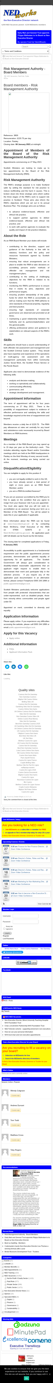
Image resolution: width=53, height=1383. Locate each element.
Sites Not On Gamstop (28, 714)
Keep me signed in (9, 928)
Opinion (7, 1294)
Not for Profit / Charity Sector (17, 1278)
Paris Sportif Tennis (28, 758)
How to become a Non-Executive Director (30, 1173)
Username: (7, 916)
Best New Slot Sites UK (27, 736)
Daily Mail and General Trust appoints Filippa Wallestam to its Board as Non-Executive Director (34, 35)
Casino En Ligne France (28, 760)
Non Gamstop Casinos (27, 697)
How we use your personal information (19, 1032)
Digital (9, 1299)
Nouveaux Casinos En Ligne (27, 780)
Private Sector (12, 1284)
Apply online (14, 638)
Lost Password (8, 939)
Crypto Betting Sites (28, 763)
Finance (10, 1302)
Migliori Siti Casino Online (27, 699)
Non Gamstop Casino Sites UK (27, 716)
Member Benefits (10, 1267)
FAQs (11, 649)
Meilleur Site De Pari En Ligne (28, 765)
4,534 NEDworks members (35, 25)
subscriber (25, 830)
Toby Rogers (15, 1150)
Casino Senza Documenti (27, 772)
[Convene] (39, 1342)
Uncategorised (9, 1312)
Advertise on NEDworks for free (17, 1055)
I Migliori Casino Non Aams (28, 733)
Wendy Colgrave (17, 1091)
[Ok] (49, 1374)
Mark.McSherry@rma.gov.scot (17, 533)
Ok (26, 1378)
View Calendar (43, 904)
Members (6, 1079)
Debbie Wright (18, 796)
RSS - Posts (8, 1001)
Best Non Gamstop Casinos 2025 (27, 724)
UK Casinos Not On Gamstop (27, 731)
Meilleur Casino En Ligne (27, 741)
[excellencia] (14, 1342)
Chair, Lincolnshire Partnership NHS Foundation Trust (24, 1026)
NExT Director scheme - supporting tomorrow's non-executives (28, 1029)
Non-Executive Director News (15, 1291)
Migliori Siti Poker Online (28, 789)
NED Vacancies (12, 76)
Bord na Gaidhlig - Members (15, 1243)
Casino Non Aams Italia (27, 755)
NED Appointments (11, 1270)
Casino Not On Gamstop (28, 746)
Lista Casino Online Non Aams (27, 750)
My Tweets (5, 1011)
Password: (7, 922)
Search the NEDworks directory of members (22, 1059)
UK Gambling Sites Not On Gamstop (27, 726)
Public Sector (12, 1287)
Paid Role (21, 76)
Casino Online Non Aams (27, 709)
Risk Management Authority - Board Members (24, 70)
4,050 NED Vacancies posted (12, 25)
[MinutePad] (26, 1335)
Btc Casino (28, 782)
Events (6, 1261)
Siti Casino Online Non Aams (27, 753)
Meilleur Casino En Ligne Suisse (28, 785)
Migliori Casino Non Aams (27, 775)
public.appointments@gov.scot (17, 584)
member (35, 830)
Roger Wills (17, 1224)
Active (10, 1082)
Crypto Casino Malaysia (28, 787)
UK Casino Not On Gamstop (27, 743)
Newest (4, 1082)
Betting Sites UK (28, 702)
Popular (17, 1082)
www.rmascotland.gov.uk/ (18, 524)
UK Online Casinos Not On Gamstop (27, 711)
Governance (11, 1305)
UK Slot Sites (28, 738)
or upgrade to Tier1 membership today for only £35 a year (27, 833)
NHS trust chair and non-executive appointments (22, 1035)
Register (6, 936)
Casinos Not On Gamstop (27, 694)
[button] (4, 903)
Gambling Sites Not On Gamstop (28, 707)
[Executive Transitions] (26, 1350)
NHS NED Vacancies (13, 1017)
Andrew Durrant (17, 1105)
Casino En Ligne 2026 (27, 770)
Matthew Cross (16, 1135)
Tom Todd (14, 1120)
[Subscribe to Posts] (3, 1001)
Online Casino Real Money (28, 719)
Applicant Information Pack (20, 652)
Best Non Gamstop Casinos (28, 748)
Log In (7, 933)
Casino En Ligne (28, 777)
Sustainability (12, 1308)
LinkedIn (7, 1264)
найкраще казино (28, 768)
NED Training (9, 1273)
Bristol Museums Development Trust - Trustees (22, 1252)
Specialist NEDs (10, 1297)
